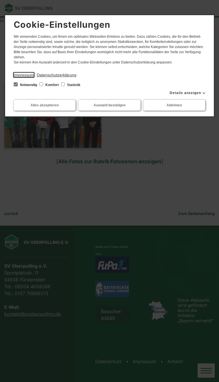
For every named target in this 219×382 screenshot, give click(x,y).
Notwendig (28, 85)
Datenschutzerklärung (56, 75)
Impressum (24, 75)
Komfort (52, 85)
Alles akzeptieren (45, 105)
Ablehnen (174, 105)
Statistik (73, 85)
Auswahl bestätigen (109, 105)
